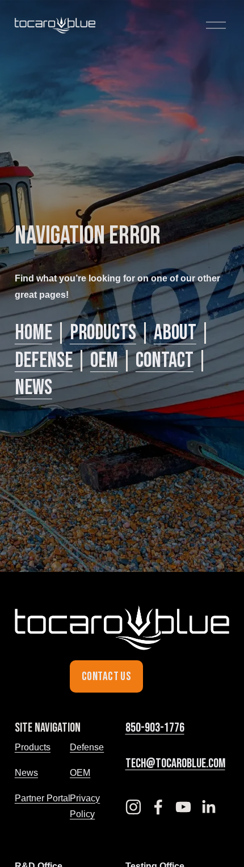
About (175, 332)
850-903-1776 (154, 728)
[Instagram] (133, 807)
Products (103, 332)
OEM (104, 360)
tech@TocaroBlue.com (175, 763)
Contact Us (106, 676)
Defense (44, 360)
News (33, 387)
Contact (164, 360)
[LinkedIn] (208, 807)
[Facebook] (158, 807)
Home (33, 332)
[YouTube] (183, 807)
